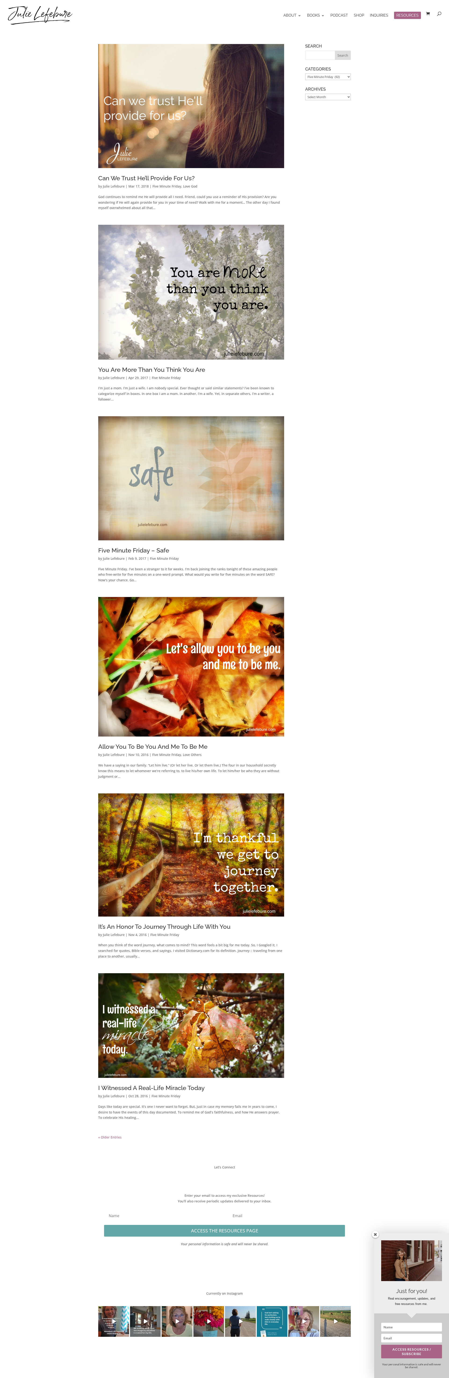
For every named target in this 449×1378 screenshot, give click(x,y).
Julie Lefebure (114, 186)
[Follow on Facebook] (210, 1177)
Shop (359, 16)
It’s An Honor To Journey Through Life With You (164, 926)
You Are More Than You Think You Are (151, 369)
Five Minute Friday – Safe (133, 550)
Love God (190, 186)
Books (313, 16)
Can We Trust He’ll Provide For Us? (146, 178)
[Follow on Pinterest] (238, 1177)
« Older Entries (110, 1137)
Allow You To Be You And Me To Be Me (152, 746)
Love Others (192, 754)
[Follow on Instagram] (229, 1177)
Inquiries (379, 16)
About (290, 16)
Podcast (339, 16)
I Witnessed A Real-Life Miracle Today (151, 1087)
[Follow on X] (220, 1177)
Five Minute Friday (166, 186)
